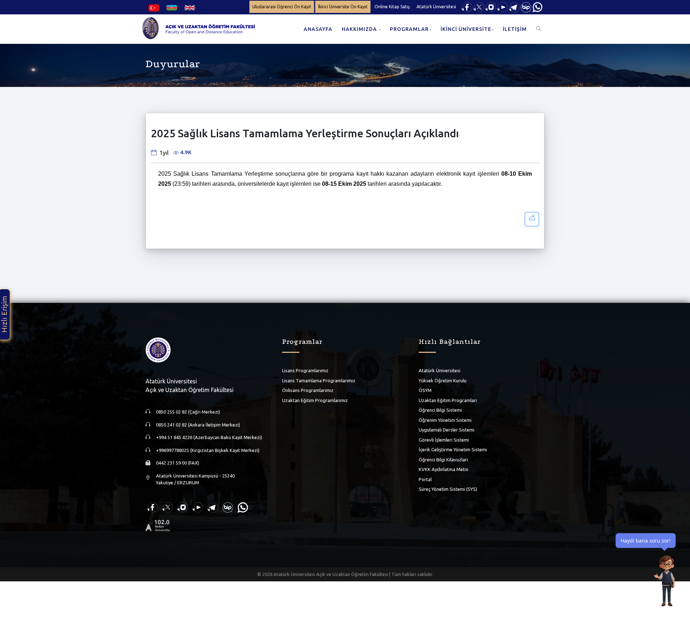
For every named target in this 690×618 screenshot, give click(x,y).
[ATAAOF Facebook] (466, 6)
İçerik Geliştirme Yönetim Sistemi (453, 449)
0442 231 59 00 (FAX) (177, 462)
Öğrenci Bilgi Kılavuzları (443, 459)
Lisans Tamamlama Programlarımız (318, 380)
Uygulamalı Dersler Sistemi (446, 429)
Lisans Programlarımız (305, 370)
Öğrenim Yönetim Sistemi (445, 420)
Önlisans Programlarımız (308, 390)
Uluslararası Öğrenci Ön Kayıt (281, 6)
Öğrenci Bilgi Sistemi (440, 409)
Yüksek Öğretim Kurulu (442, 380)
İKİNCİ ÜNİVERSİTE (466, 29)
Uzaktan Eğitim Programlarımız (315, 400)
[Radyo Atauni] (158, 525)
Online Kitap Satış (392, 6)
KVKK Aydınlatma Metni (443, 469)
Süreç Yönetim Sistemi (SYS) (448, 489)
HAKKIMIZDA (360, 29)
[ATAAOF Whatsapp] (537, 6)
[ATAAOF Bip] (526, 6)
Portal (425, 479)
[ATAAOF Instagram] (490, 6)
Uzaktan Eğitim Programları (448, 400)
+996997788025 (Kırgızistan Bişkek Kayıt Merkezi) (207, 450)
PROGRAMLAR (409, 29)
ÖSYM (425, 390)
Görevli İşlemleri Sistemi (444, 439)
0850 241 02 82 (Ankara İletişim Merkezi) (198, 424)
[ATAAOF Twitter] (478, 6)
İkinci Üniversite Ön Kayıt (343, 6)
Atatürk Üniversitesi (436, 6)
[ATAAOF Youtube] (502, 6)
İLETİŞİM (515, 29)
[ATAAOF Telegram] (514, 6)
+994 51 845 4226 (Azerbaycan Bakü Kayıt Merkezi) (209, 437)
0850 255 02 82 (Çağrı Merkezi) (188, 411)
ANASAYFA (318, 29)
